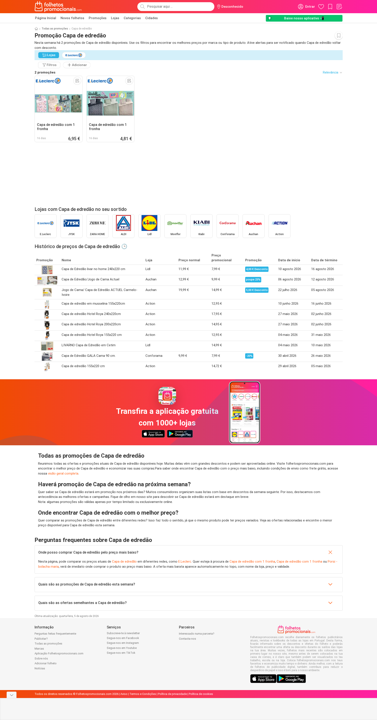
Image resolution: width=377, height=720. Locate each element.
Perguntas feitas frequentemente (55, 633)
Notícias (40, 668)
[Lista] (339, 6)
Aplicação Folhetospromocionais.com (59, 653)
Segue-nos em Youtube (122, 648)
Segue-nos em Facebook (123, 638)
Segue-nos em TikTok (121, 652)
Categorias (132, 18)
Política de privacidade (172, 694)
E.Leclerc (184, 561)
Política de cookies (201, 694)
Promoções (98, 18)
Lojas (115, 18)
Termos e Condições (142, 694)
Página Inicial (45, 18)
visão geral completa (63, 473)
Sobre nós (41, 658)
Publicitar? (41, 638)
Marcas (39, 648)
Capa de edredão (124, 561)
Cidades (151, 18)
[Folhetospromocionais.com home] (58, 6)
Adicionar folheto (46, 663)
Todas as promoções (55, 28)
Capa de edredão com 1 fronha (252, 561)
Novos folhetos (72, 18)
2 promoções (45, 72)
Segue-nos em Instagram (123, 643)
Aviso (123, 694)
